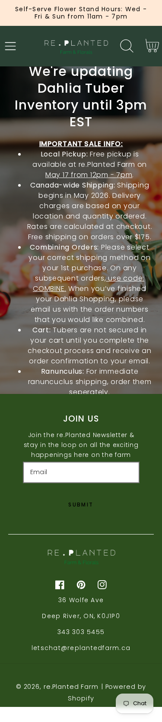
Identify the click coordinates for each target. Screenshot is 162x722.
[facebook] (59, 584)
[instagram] (102, 584)
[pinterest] (81, 584)
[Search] (127, 46)
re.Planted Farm (71, 686)
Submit (80, 504)
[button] (10, 45)
